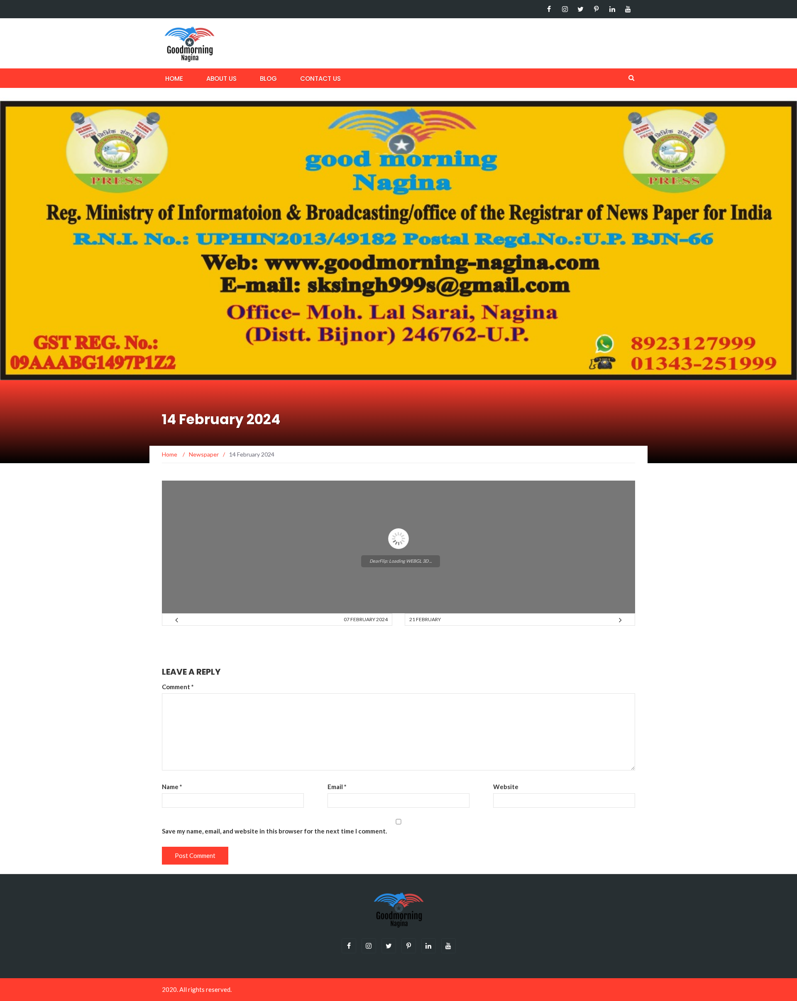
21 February (425, 619)
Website (505, 786)
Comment (178, 686)
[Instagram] (564, 9)
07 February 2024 (366, 619)
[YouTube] (628, 9)
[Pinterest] (596, 9)
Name (172, 786)
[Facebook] (549, 9)
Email (337, 786)
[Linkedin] (612, 9)
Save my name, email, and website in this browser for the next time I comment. (274, 831)
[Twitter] (580, 9)
